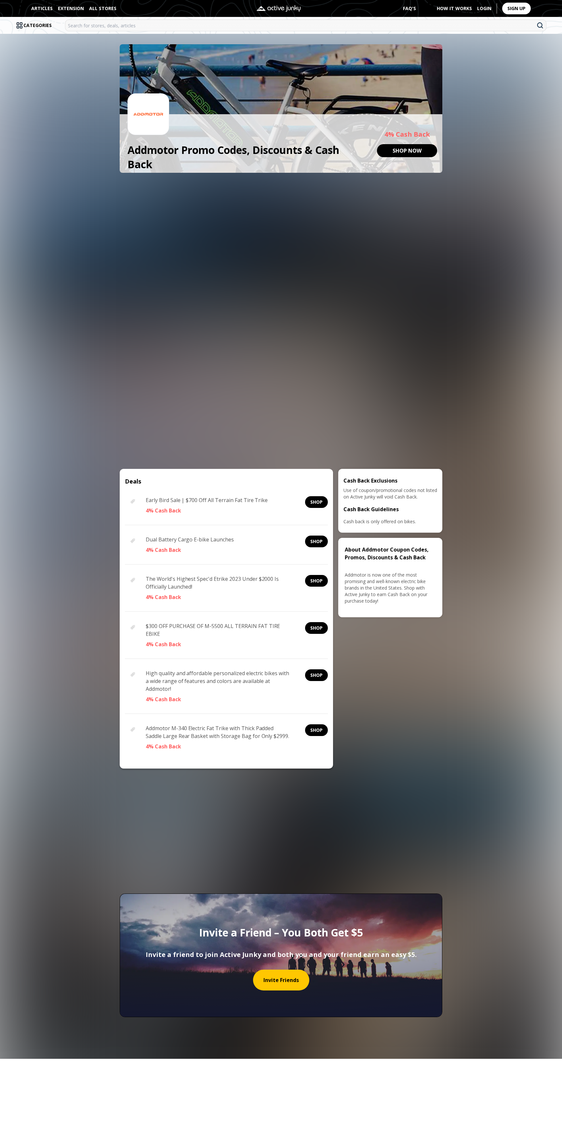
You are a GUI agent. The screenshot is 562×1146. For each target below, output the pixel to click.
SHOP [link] (316, 502)
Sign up (516, 8)
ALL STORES (102, 8)
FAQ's (409, 8)
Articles (42, 8)
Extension (71, 8)
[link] (407, 150)
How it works (454, 8)
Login (484, 8)
